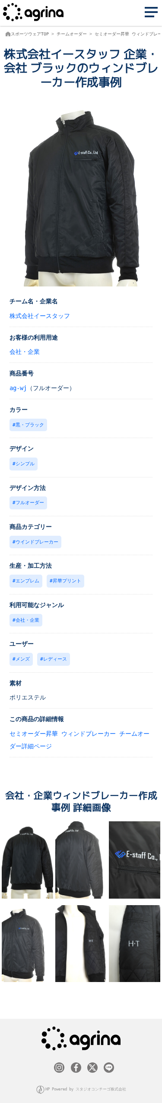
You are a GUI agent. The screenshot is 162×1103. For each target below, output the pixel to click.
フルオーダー (30, 502)
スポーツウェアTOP (30, 34)
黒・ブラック (30, 425)
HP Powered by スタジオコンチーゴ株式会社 (85, 1089)
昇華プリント (67, 581)
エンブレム (27, 581)
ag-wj (18, 388)
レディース (55, 659)
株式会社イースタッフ (40, 315)
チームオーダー (72, 34)
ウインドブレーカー (37, 542)
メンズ (23, 659)
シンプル (25, 464)
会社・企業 (25, 351)
